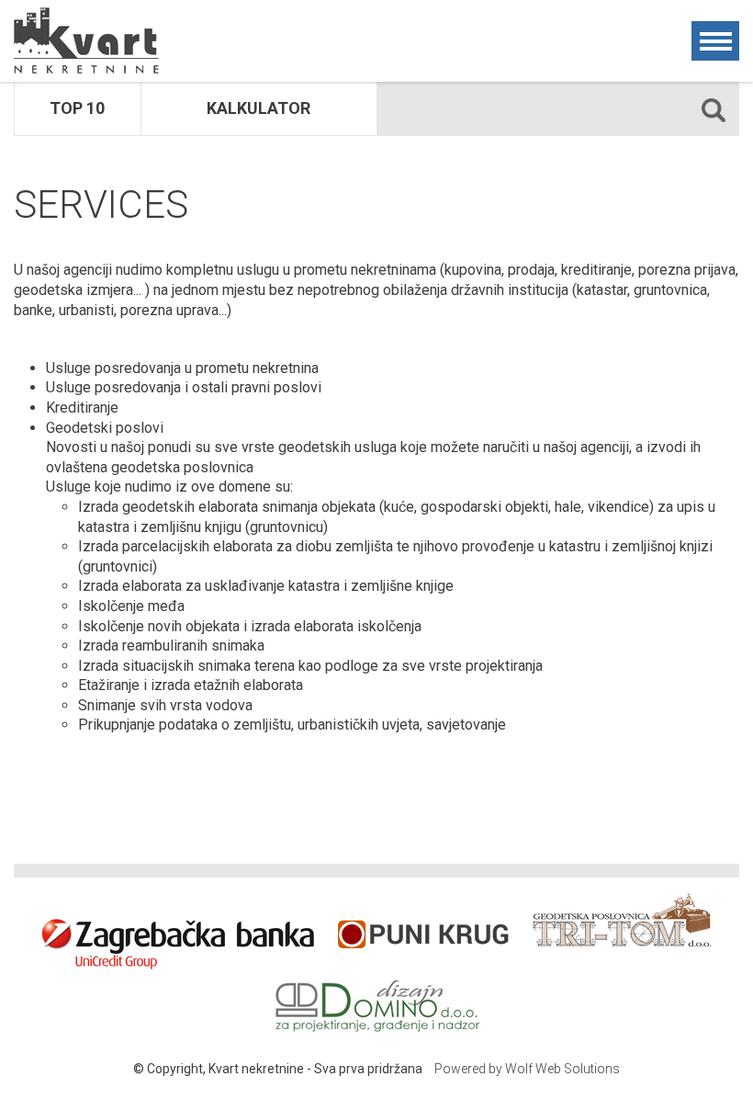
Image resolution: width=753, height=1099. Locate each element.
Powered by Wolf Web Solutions (527, 1068)
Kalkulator (258, 108)
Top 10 (77, 108)
